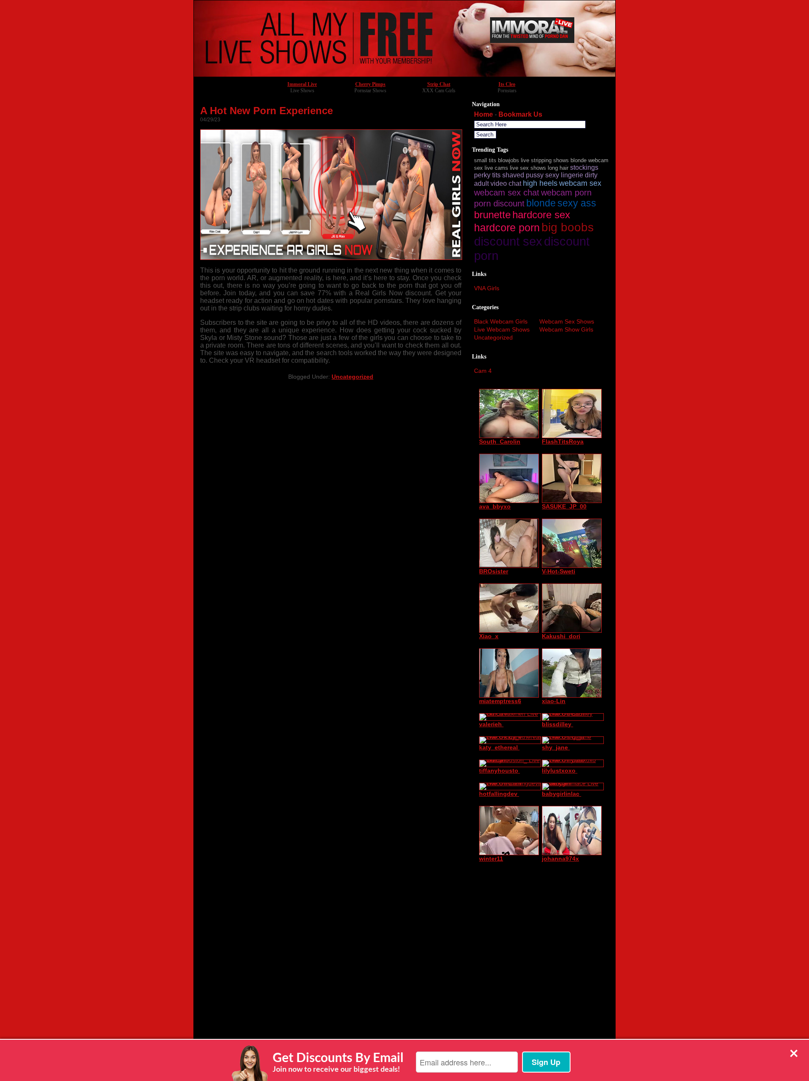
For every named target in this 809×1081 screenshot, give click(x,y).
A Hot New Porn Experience (266, 110)
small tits (485, 160)
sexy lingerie (564, 175)
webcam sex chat (506, 192)
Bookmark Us (520, 114)
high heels (540, 183)
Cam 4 (483, 370)
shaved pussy (523, 175)
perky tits (487, 175)
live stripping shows (545, 160)
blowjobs (508, 160)
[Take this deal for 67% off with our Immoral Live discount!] (404, 74)
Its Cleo (506, 84)
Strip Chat (438, 84)
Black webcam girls (501, 321)
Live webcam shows (502, 329)
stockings (584, 167)
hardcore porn (507, 227)
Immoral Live (302, 84)
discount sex (508, 241)
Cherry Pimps (370, 84)
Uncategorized (352, 376)
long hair (558, 168)
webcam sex (580, 183)
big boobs (567, 227)
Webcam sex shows (566, 321)
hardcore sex (541, 214)
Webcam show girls (566, 329)
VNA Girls (486, 288)
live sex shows (528, 168)
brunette (492, 214)
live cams (496, 168)
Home (483, 114)
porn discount (499, 203)
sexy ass (576, 203)
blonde (541, 203)
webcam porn (566, 192)
